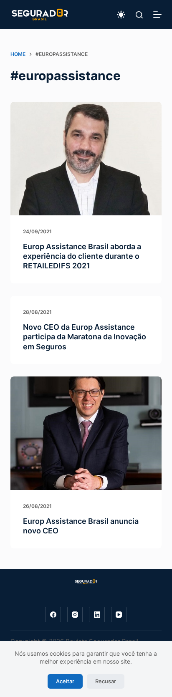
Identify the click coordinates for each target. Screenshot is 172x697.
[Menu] (157, 14)
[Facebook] (53, 615)
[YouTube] (119, 615)
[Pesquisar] (139, 14)
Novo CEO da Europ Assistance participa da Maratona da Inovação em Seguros (84, 337)
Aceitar (65, 681)
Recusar (105, 681)
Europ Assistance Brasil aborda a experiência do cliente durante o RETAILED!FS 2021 (82, 256)
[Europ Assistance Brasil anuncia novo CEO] (86, 433)
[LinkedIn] (97, 615)
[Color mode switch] (121, 14)
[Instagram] (75, 615)
